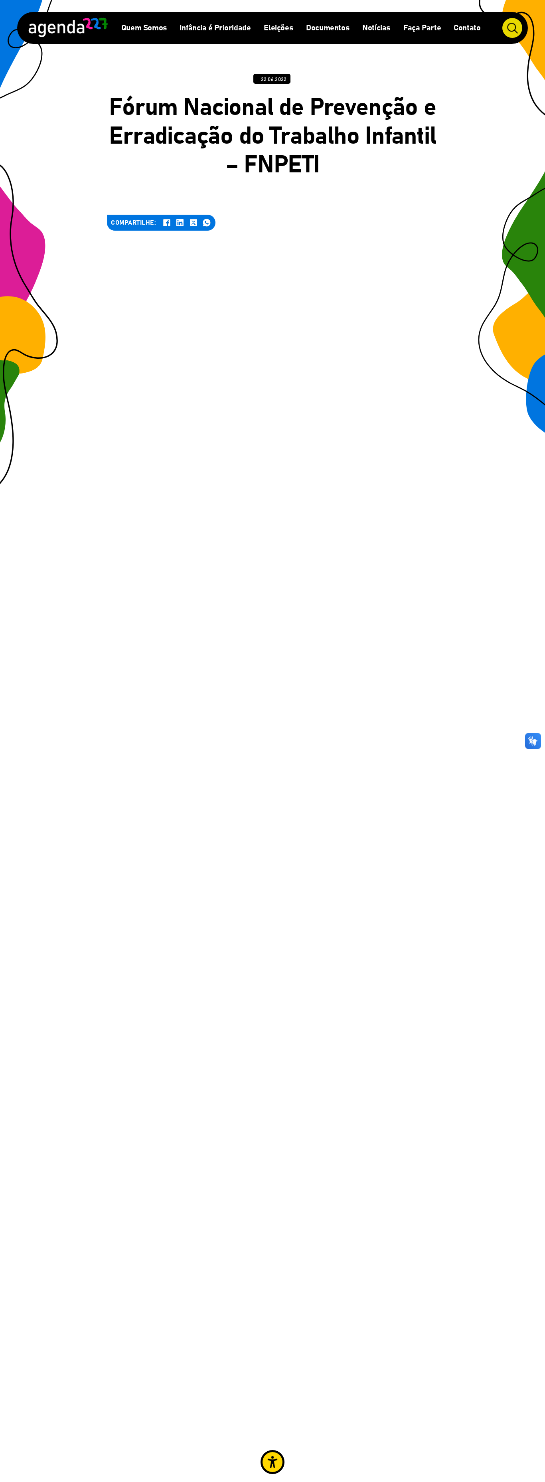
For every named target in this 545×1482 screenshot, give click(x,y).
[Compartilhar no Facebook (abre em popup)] (167, 222)
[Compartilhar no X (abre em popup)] (193, 222)
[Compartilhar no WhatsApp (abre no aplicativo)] (206, 222)
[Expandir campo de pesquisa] (512, 28)
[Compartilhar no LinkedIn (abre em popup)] (180, 222)
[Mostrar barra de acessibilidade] (272, 1462)
